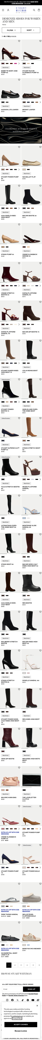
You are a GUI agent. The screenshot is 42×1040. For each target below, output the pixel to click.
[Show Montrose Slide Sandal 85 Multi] (24, 518)
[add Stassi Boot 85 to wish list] (19, 534)
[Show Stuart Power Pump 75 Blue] (3, 867)
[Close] (37, 1005)
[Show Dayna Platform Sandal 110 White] (11, 324)
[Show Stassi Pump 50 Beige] (3, 246)
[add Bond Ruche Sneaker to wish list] (40, 922)
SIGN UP (31, 989)
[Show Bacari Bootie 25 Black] (24, 208)
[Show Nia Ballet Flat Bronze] (24, 169)
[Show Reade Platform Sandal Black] (36, 479)
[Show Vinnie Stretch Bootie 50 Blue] (7, 285)
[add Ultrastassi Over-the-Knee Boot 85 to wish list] (19, 495)
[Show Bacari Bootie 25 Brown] (28, 208)
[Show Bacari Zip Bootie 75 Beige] (32, 324)
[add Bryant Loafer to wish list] (40, 79)
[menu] (3, 10)
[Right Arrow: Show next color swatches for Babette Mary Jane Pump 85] (19, 63)
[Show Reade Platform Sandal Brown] (24, 479)
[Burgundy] (3, 751)
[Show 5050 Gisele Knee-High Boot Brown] (7, 208)
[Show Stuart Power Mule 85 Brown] (28, 867)
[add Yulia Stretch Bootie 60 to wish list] (19, 457)
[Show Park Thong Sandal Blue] (3, 906)
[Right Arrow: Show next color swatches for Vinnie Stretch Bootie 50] (19, 285)
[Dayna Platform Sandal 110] (10, 310)
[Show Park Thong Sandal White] (11, 906)
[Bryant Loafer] (31, 88)
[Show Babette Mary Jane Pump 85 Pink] (15, 63)
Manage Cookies (21, 1031)
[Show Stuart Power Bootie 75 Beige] (7, 401)
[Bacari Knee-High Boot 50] (31, 620)
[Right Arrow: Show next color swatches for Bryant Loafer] (40, 102)
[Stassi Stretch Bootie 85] (10, 659)
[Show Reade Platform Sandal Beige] (32, 479)
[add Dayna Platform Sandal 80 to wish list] (40, 263)
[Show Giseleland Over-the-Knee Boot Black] (28, 401)
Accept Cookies (21, 1024)
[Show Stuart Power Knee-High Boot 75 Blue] (11, 363)
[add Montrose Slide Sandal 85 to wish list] (40, 495)
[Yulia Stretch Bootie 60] (10, 465)
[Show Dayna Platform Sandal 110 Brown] (3, 324)
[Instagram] (7, 1000)
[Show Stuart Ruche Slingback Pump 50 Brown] (24, 63)
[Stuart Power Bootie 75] (10, 388)
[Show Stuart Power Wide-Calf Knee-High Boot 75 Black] (3, 711)
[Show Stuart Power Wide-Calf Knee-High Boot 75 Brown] (7, 711)
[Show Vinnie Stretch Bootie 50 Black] (11, 285)
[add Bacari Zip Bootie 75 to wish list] (40, 302)
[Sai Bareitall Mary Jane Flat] (10, 931)
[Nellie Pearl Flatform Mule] (31, 892)
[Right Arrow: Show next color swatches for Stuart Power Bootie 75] (19, 402)
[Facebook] (12, 1000)
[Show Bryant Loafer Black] (32, 102)
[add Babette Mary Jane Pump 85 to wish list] (19, 41)
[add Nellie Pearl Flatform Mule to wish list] (40, 883)
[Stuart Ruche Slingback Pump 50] (31, 50)
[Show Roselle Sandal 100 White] (24, 673)
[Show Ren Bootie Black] (24, 595)
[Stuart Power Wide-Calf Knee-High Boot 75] (10, 698)
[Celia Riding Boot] (31, 349)
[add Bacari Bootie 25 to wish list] (40, 185)
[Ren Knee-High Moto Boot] (31, 737)
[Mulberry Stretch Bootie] (10, 620)
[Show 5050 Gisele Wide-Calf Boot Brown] (3, 595)
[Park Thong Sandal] (10, 892)
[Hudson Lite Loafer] (10, 88)
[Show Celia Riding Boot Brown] (28, 363)
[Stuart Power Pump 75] (10, 854)
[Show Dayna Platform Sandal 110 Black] (7, 324)
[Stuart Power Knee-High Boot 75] (10, 349)
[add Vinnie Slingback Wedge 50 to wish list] (40, 224)
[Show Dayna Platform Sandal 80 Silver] (32, 285)
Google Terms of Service (16, 995)
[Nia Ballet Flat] (31, 156)
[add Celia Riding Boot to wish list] (40, 340)
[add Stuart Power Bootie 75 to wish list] (19, 379)
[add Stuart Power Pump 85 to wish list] (19, 147)
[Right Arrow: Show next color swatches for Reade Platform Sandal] (40, 479)
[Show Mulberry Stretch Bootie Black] (3, 634)
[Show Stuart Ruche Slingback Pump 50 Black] (32, 63)
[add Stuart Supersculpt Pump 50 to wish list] (19, 418)
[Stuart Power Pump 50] (31, 815)
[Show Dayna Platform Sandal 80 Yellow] (28, 285)
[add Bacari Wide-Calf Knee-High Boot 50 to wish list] (40, 534)
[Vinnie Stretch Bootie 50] (10, 272)
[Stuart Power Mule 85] (31, 854)
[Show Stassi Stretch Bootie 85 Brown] (7, 673)
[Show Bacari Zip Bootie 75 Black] (28, 324)
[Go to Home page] (21, 10)
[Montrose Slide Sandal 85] (31, 504)
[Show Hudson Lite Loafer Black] (3, 102)
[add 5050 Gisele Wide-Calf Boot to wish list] (19, 573)
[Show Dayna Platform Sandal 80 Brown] (24, 285)
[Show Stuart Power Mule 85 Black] (32, 867)
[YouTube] (33, 1000)
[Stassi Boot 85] (10, 543)
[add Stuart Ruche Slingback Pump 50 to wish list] (40, 41)
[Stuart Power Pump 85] (10, 156)
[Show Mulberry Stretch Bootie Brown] (7, 634)
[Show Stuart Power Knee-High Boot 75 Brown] (3, 363)
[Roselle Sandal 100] (31, 659)
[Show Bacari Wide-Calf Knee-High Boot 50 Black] (28, 556)
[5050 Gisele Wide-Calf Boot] (10, 582)
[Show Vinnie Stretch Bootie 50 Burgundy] (3, 285)
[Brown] (24, 711)
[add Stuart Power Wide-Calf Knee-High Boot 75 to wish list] (19, 689)
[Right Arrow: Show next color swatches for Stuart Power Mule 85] (40, 867)
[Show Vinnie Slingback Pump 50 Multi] (15, 828)
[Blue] (3, 440)
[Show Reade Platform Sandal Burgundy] (28, 479)
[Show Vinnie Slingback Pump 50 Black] (7, 828)
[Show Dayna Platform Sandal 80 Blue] (36, 285)
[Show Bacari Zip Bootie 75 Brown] (24, 324)
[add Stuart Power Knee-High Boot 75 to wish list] (19, 340)
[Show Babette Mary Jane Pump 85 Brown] (7, 63)
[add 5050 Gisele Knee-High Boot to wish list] (19, 185)
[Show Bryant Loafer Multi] (36, 102)
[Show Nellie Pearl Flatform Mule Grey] (24, 906)
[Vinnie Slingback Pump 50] (10, 815)
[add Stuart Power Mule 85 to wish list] (40, 845)
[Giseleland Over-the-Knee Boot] (31, 388)
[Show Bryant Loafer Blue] (28, 102)
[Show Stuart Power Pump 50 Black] (32, 828)
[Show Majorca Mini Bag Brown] (7, 790)
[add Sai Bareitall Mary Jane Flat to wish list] (19, 922)
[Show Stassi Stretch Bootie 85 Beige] (11, 673)
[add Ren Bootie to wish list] (40, 573)
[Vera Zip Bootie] (10, 737)
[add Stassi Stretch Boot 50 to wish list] (40, 418)
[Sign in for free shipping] (8, 10)
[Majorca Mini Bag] (10, 776)
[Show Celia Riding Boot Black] (24, 363)
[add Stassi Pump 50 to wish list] (19, 224)
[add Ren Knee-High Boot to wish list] (40, 689)
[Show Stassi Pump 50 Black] (7, 246)
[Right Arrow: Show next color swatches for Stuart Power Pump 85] (19, 169)
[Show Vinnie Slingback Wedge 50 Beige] (28, 246)
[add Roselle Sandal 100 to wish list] (40, 650)
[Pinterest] (28, 1000)
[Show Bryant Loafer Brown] (24, 102)
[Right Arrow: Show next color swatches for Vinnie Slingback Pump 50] (19, 829)
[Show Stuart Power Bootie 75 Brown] (11, 401)
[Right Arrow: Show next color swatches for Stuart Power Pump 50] (40, 829)
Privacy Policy (17, 1018)
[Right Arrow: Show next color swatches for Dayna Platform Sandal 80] (40, 285)
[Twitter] (17, 1000)
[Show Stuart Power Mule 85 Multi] (36, 867)
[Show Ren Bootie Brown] (28, 595)
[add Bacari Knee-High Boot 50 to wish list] (40, 611)
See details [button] (27, 3)
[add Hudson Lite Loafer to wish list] (19, 79)
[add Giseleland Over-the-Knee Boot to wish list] (40, 379)
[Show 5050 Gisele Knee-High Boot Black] (3, 208)
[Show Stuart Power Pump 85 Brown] (3, 169)
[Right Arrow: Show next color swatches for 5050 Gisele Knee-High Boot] (19, 208)
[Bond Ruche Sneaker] (31, 931)
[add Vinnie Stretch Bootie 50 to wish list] (19, 263)
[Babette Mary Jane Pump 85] (10, 50)
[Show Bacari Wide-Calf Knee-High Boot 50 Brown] (24, 556)
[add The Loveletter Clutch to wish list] (40, 767)
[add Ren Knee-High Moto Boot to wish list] (40, 728)
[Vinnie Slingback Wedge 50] (31, 233)
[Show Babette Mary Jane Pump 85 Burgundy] (3, 63)
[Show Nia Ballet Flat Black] (28, 169)
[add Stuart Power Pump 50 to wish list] (40, 806)
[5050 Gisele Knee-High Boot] (10, 194)
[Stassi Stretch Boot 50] (31, 427)
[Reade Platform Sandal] (31, 465)
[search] (34, 10)
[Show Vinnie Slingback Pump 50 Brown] (11, 828)
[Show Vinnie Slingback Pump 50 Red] (3, 828)
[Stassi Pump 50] (10, 233)
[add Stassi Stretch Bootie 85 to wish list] (19, 650)
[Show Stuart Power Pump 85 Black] (11, 169)
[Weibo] (38, 1000)
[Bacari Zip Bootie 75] (31, 310)
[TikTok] (22, 1000)
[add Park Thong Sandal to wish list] (19, 883)
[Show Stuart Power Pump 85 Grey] (15, 169)
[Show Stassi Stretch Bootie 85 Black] (3, 673)
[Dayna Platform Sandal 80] (31, 272)
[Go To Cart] (39, 10)
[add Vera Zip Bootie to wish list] (19, 728)
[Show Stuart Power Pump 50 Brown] (24, 828)
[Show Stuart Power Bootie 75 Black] (3, 401)
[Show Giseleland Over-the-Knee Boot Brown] (24, 401)
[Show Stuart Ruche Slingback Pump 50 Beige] (28, 63)
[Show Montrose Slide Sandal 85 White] (28, 518)
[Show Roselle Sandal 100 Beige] (28, 673)
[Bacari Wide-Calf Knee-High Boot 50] (31, 543)
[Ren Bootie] (31, 582)
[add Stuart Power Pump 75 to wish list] (19, 845)
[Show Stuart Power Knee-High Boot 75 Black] (15, 363)
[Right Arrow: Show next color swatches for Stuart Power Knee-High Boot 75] (19, 363)
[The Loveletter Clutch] (31, 776)
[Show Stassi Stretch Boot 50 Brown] (24, 440)
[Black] (3, 479)
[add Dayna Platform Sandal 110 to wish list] (19, 302)
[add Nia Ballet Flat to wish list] (40, 147)
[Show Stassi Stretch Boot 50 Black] (28, 440)
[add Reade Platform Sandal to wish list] (40, 457)
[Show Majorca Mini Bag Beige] (3, 790)
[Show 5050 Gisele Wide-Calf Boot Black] (7, 595)
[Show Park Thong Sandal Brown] (7, 906)
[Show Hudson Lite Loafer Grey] (7, 102)
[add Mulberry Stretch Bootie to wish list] (19, 611)
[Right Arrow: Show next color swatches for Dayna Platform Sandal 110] (19, 324)
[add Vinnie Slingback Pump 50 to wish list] (19, 806)
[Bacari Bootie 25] (31, 194)
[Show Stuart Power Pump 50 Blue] (28, 828)
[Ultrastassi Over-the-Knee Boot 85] (10, 504)
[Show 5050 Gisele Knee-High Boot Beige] (11, 208)
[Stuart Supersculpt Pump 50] (10, 427)
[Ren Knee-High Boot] (31, 698)
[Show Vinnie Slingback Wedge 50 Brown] (24, 246)
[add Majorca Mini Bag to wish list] (19, 767)
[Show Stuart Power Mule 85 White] (24, 867)
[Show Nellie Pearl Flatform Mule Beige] (28, 906)
